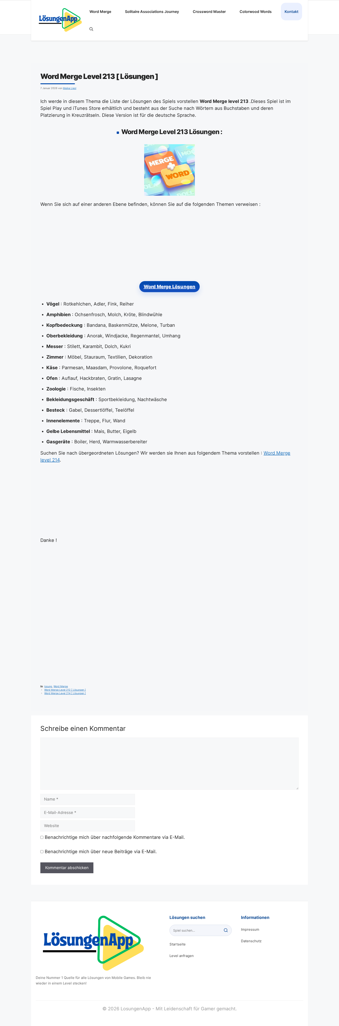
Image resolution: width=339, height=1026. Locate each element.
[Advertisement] (169, 247)
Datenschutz (251, 941)
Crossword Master (209, 11)
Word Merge (100, 11)
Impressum (250, 929)
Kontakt (291, 11)
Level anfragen (182, 956)
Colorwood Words (256, 11)
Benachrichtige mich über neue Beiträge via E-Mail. (101, 851)
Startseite (178, 944)
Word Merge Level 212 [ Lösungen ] (65, 689)
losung (48, 686)
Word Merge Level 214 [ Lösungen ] (65, 693)
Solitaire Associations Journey (152, 11)
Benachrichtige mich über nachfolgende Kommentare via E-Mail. (115, 837)
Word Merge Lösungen (170, 286)
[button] (91, 29)
